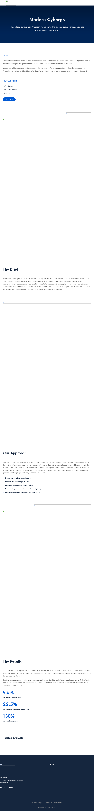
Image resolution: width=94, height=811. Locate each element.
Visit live (8, 99)
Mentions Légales (37, 803)
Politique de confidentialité (53, 803)
